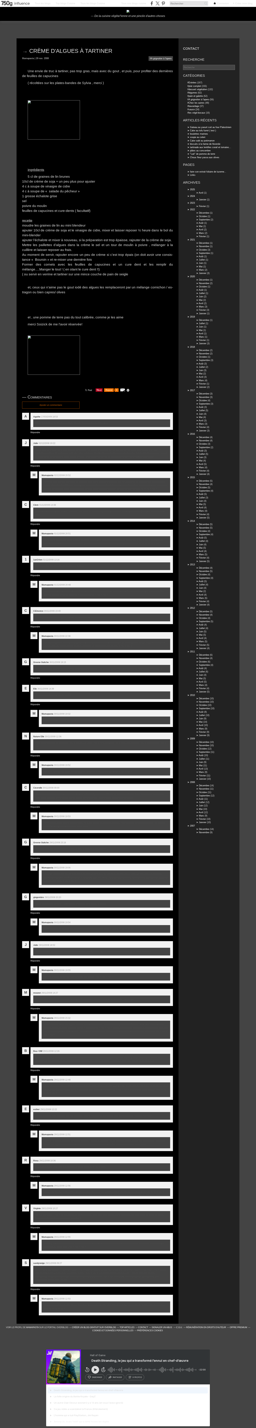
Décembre (204, 213)
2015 (192, 477)
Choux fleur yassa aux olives (204, 157)
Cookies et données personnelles (112, 1330)
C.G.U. (179, 1327)
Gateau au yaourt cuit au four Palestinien (210, 127)
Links (192, 175)
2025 (192, 189)
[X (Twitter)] (157, 3)
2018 (192, 347)
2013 (192, 564)
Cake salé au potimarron (202, 140)
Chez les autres (196, 102)
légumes (193, 92)
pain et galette (196, 96)
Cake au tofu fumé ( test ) (203, 130)
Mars (201, 233)
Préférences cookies (150, 1330)
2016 (192, 434)
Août (201, 223)
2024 (192, 196)
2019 (192, 316)
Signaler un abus (162, 1327)
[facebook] (152, 3)
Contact (191, 48)
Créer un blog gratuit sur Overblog (94, 1327)
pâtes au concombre (200, 150)
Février (202, 206)
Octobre (203, 216)
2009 (192, 738)
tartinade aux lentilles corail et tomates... (210, 147)
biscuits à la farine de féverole (205, 144)
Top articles (127, 1327)
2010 (192, 695)
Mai (201, 226)
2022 (192, 209)
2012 (192, 608)
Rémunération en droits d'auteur (206, 1327)
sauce (192, 109)
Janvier (202, 199)
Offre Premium (238, 1327)
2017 (192, 390)
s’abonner (97, 1377)
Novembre (204, 246)
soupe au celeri (197, 137)
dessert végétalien (198, 89)
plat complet (195, 86)
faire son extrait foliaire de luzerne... (208, 171)
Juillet (202, 259)
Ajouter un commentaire (51, 405)
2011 (192, 651)
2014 (192, 521)
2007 (192, 825)
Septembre (204, 219)
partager (117, 1377)
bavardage (194, 106)
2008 (192, 782)
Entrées (192, 82)
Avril (201, 192)
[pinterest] (163, 3)
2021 (192, 239)
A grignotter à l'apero (161, 58)
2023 (192, 203)
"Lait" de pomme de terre (202, 154)
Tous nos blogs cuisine (133, 3)
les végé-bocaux (197, 112)
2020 (192, 276)
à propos (137, 1377)
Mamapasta (32, 1327)
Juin (201, 263)
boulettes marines (199, 134)
